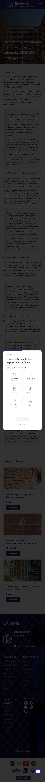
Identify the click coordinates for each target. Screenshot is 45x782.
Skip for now (22, 424)
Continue (21, 419)
